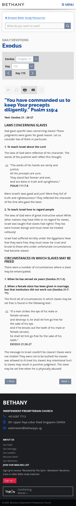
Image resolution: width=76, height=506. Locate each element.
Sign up (9, 480)
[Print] (25, 90)
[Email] (33, 90)
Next (63, 381)
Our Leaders (9, 452)
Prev (12, 381)
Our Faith (7, 444)
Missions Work (10, 456)
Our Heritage (9, 449)
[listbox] (27, 59)
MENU (69, 4)
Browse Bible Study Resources (26, 18)
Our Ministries (10, 461)
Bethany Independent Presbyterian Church (13, 4)
